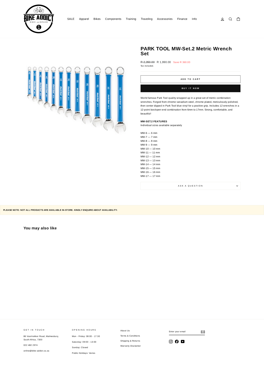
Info (194, 18)
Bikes (97, 18)
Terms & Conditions (130, 336)
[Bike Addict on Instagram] (171, 341)
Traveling (147, 18)
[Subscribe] (203, 332)
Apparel (84, 18)
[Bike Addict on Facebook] (177, 341)
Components (113, 18)
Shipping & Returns (130, 341)
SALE (71, 18)
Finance (182, 18)
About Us (125, 330)
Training (131, 18)
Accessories (164, 18)
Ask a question (190, 186)
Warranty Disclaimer (130, 346)
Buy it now (191, 88)
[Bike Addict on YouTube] (183, 341)
